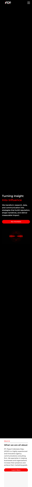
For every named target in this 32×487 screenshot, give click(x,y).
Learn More (16, 470)
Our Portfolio (16, 221)
